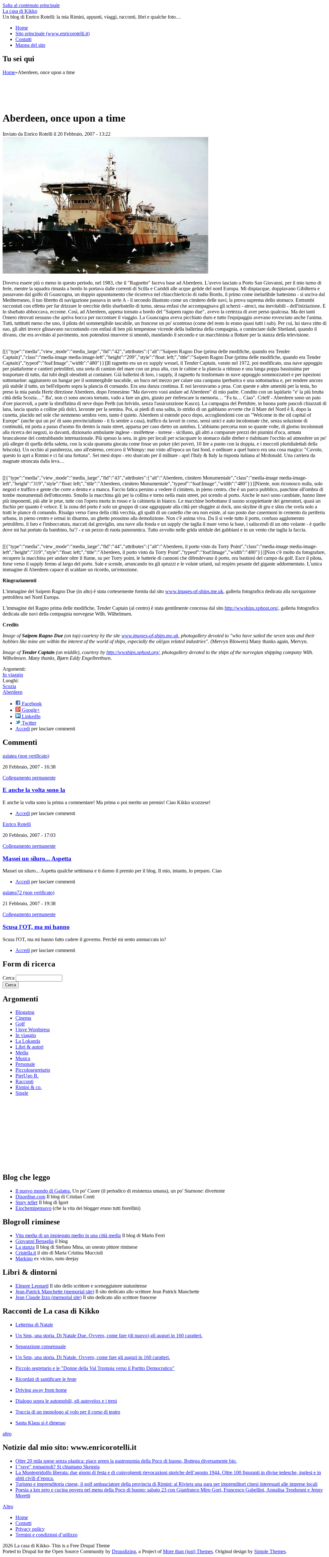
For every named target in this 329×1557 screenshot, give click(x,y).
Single (21, 1093)
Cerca (9, 978)
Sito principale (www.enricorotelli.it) (52, 33)
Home (21, 27)
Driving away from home (41, 1390)
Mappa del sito (30, 45)
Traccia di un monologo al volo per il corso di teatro (67, 1412)
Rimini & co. (28, 1087)
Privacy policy (30, 1529)
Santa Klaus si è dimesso (40, 1422)
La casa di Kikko (20, 11)
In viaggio (13, 674)
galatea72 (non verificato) (28, 892)
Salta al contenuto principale (31, 5)
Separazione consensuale (40, 1346)
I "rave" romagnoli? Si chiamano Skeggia (57, 1466)
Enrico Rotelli (17, 824)
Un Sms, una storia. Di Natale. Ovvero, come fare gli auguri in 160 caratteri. (92, 1357)
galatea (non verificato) (26, 756)
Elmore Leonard (32, 1286)
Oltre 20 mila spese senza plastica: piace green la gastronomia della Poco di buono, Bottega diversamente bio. (126, 1461)
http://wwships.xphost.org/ (251, 608)
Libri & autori (29, 1047)
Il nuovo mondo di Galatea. (43, 1191)
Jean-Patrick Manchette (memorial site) (54, 1291)
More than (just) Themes (188, 1551)
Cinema (23, 1018)
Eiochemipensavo (33, 1208)
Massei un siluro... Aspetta (37, 858)
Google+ (30, 710)
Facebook (31, 703)
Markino (24, 1258)
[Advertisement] (119, 89)
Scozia (9, 686)
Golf (20, 1023)
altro (7, 1433)
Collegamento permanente (29, 777)
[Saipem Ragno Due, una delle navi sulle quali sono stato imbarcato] (105, 272)
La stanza (25, 1247)
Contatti (23, 39)
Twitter (28, 723)
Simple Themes (270, 1551)
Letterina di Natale (34, 1324)
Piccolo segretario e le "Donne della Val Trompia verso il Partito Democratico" (94, 1368)
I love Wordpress (32, 1029)
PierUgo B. (27, 1075)
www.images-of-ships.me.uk (194, 591)
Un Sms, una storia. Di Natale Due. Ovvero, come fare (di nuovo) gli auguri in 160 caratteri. (108, 1335)
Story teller (26, 1202)
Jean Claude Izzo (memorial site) (48, 1297)
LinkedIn (30, 716)
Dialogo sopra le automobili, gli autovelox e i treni (66, 1401)
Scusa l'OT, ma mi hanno (36, 926)
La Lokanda (27, 1041)
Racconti (24, 1081)
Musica (22, 1058)
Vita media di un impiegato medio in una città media (68, 1235)
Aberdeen (12, 692)
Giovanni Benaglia (34, 1241)
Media (21, 1052)
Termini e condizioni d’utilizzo (46, 1534)
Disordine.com (30, 1196)
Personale (25, 1064)
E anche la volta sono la (34, 790)
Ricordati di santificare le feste (45, 1379)
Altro (8, 1506)
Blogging (24, 1012)
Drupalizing (124, 1551)
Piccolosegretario (32, 1070)
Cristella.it (25, 1252)
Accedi (22, 728)
